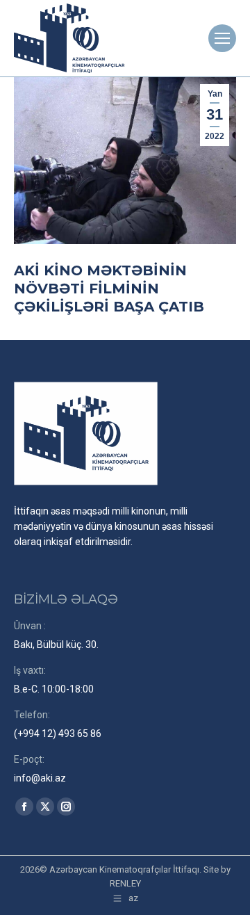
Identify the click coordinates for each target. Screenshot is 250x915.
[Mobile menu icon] (222, 38)
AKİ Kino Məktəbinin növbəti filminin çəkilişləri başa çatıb (109, 288)
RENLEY (125, 883)
